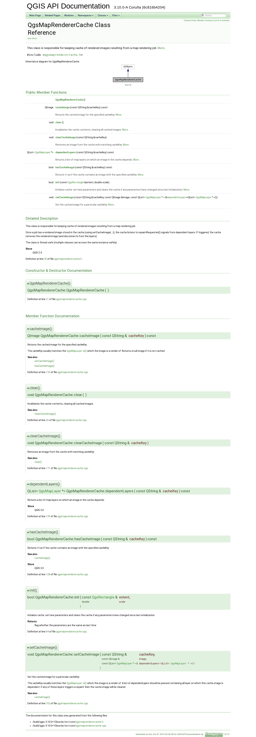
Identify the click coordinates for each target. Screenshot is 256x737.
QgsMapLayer (42, 152)
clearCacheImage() (45, 413)
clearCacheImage (65, 137)
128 (48, 574)
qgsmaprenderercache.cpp (71, 299)
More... (162, 48)
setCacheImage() (44, 361)
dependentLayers (65, 152)
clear (58, 122)
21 (47, 299)
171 (48, 468)
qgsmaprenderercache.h (62, 54)
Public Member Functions (202, 20)
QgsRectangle (76, 182)
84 (47, 631)
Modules (69, 15)
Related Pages (52, 15)
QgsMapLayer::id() (77, 350)
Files (116, 16)
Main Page (35, 15)
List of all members (222, 20)
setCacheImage (64, 197)
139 (48, 516)
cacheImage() (42, 558)
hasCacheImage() (44, 365)
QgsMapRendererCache (69, 99)
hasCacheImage (64, 167)
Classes (103, 16)
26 (47, 420)
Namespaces (86, 16)
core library (32, 38)
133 (48, 372)
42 (45, 258)
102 (48, 703)
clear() (38, 462)
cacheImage (62, 107)
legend (128, 85)
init (57, 182)
